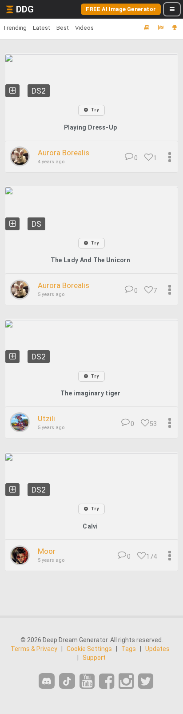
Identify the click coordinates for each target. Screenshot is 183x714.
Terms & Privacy (34, 648)
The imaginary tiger (90, 393)
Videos (84, 27)
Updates (157, 648)
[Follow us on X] (145, 681)
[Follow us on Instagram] (126, 681)
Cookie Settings (89, 648)
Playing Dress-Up (90, 127)
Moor (47, 551)
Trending (15, 27)
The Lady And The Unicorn (90, 260)
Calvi (90, 526)
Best (62, 27)
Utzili (46, 418)
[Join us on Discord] (47, 681)
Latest (41, 27)
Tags (128, 648)
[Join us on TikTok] (67, 681)
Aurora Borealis (63, 152)
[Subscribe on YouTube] (87, 681)
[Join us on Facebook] (106, 681)
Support (94, 657)
